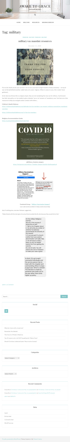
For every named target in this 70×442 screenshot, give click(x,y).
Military (32, 37)
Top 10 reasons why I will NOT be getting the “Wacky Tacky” (21, 338)
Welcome (26, 22)
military (44, 37)
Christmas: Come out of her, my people (22, 389)
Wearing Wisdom (48, 22)
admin (4, 284)
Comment (11, 284)
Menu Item (6, 311)
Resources (35, 22)
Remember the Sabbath (11, 331)
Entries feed (7, 416)
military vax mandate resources (35, 41)
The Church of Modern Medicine (13, 334)
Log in (6, 413)
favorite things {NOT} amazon (46, 393)
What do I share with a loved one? (13, 328)
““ (40, 204)
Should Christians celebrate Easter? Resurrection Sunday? (20, 341)
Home (19, 22)
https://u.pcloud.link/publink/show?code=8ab (15, 121)
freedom (38, 37)
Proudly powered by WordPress (11, 439)
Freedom (25, 37)
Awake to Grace (35, 6)
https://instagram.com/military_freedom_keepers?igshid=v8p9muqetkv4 (35, 164)
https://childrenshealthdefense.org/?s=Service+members (19, 112)
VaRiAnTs (12, 396)
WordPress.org (8, 423)
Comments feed (8, 419)
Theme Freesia (37, 439)
